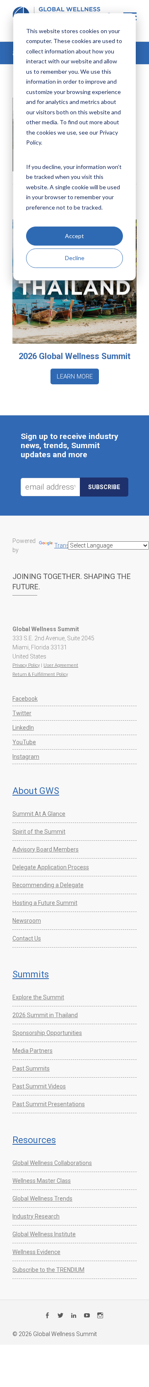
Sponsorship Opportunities (47, 1033)
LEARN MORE (75, 376)
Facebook (25, 698)
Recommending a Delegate (48, 885)
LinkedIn (23, 727)
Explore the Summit (38, 997)
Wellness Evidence (36, 1252)
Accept (74, 235)
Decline (74, 257)
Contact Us (26, 938)
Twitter (21, 713)
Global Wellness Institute (44, 1234)
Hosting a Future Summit (44, 903)
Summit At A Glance (38, 813)
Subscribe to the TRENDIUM (48, 1269)
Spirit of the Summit (38, 831)
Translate (66, 545)
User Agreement (60, 665)
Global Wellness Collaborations (52, 1163)
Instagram (25, 756)
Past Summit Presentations (48, 1104)
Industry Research (36, 1216)
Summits (30, 974)
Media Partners (32, 1050)
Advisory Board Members (45, 849)
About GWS (35, 791)
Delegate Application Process (50, 867)
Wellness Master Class (41, 1180)
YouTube (24, 742)
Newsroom (26, 920)
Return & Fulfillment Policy (40, 674)
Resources (34, 1140)
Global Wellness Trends (42, 1198)
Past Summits (31, 1068)
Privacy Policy (26, 665)
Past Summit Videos (39, 1086)
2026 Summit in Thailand (45, 1015)
